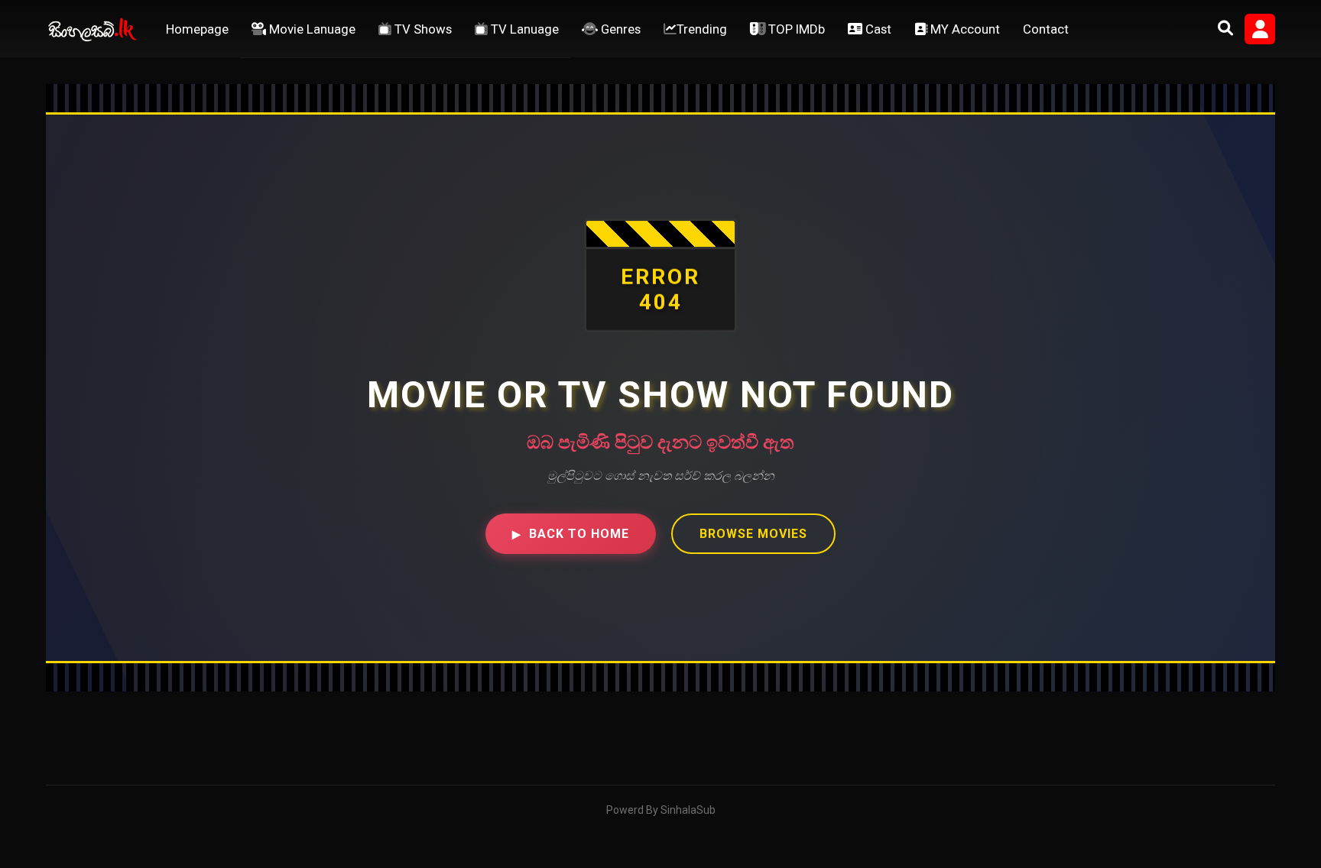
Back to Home (570, 533)
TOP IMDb (795, 29)
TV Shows (421, 29)
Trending (702, 29)
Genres (619, 29)
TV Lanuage (523, 29)
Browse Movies (753, 533)
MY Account (963, 29)
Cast (876, 29)
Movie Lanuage (310, 29)
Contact (1046, 29)
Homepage (197, 29)
